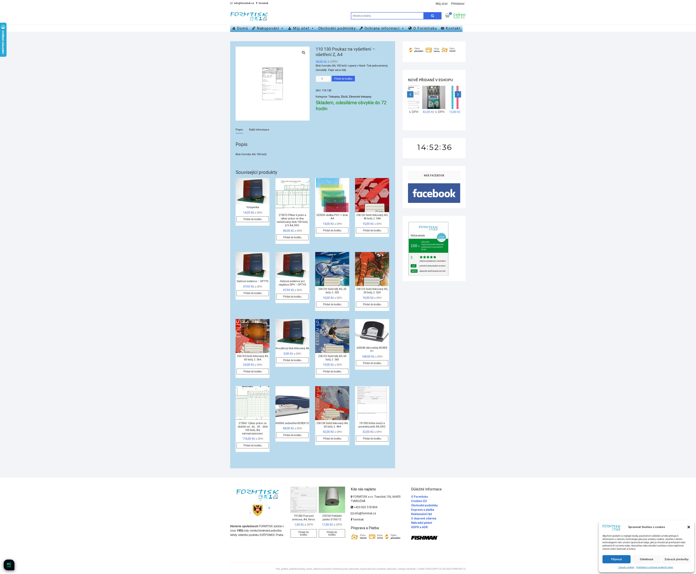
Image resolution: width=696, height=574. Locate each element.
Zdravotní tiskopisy (360, 96)
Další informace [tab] (259, 129)
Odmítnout (646, 559)
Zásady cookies (626, 567)
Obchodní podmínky (337, 28)
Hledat (432, 15)
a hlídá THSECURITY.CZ (430, 568)
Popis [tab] (239, 129)
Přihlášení (457, 3)
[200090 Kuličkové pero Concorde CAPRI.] (447, 97)
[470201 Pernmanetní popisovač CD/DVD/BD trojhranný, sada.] (421, 97)
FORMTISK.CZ (458, 568)
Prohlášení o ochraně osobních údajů (654, 567)
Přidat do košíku (343, 78)
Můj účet (442, 3)
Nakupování (268, 28)
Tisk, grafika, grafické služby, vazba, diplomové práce (303, 568)
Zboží (344, 96)
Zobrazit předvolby (676, 559)
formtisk (358, 519)
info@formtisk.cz (365, 513)
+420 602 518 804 (365, 507)
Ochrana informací (382, 28)
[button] (689, 527)
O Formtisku (425, 28)
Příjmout (616, 559)
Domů (242, 28)
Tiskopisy (333, 96)
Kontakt (453, 28)
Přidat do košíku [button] (253, 219)
